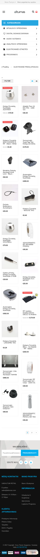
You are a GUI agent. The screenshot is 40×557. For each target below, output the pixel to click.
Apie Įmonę (26, 501)
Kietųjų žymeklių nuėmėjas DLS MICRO (29, 278)
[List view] (36, 81)
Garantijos (5, 531)
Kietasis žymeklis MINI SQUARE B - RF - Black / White (10, 142)
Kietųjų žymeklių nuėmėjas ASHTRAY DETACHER (9, 108)
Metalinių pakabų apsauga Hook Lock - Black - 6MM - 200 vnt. (9, 173)
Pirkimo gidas (6, 522)
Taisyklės (5, 525)
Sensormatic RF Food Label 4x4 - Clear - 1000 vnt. (29, 381)
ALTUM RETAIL (22, 547)
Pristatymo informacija (9, 519)
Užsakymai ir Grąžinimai (26, 496)
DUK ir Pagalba (7, 528)
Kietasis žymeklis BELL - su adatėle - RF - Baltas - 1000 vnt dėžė (29, 347)
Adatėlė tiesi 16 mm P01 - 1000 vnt (29, 108)
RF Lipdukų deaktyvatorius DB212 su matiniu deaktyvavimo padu (29, 314)
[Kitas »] (36, 432)
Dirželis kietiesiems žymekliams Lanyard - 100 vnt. (10, 207)
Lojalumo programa (29, 504)
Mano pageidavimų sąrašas (26, 2)
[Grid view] (32, 81)
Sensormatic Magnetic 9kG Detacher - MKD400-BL (8, 407)
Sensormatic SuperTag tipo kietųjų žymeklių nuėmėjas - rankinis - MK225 (29, 143)
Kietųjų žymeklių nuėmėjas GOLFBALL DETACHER (9, 241)
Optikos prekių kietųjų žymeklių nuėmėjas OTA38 (9, 274)
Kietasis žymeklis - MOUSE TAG (29, 209)
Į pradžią (5, 67)
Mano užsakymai (28, 483)
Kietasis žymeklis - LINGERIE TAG (9, 342)
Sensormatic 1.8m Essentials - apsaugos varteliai (10, 372)
